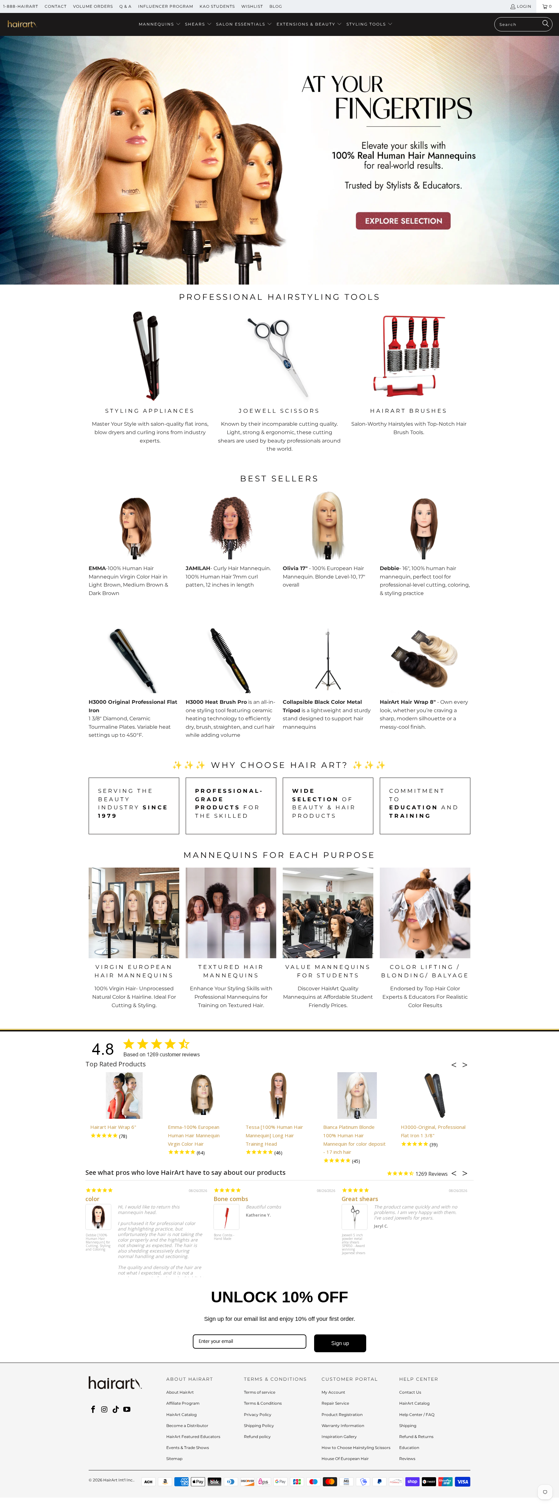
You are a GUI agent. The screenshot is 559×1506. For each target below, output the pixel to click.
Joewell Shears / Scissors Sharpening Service (409, 1240)
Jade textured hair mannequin (180, 1199)
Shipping (407, 1425)
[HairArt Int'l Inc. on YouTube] (127, 1410)
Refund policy (257, 1436)
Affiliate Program (183, 1403)
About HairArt (180, 1392)
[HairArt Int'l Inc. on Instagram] (105, 1410)
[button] (160, 24)
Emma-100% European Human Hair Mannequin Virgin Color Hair (194, 1135)
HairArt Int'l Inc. (118, 1480)
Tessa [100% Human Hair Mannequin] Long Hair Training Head (274, 1135)
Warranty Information (343, 1425)
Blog (275, 6)
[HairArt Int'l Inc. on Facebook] (93, 1410)
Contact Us (410, 1392)
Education (409, 1447)
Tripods (471, 195)
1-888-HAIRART (20, 6)
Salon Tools (411, 195)
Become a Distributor (187, 1425)
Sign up (340, 1343)
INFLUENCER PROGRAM (165, 6)
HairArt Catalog (181, 1414)
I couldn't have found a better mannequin (328, 1199)
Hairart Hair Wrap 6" (113, 1127)
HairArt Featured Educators (193, 1436)
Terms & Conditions (263, 1403)
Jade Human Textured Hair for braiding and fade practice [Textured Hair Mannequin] (149, 1244)
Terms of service (259, 1392)
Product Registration (342, 1414)
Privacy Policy (257, 1414)
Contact (56, 6)
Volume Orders (93, 6)
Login (524, 6)
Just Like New (416, 1199)
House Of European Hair (345, 1458)
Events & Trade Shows (187, 1447)
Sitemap (174, 1458)
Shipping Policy (259, 1425)
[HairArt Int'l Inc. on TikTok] (116, 1410)
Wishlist (252, 6)
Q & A (125, 6)
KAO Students (217, 6)
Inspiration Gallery (339, 1436)
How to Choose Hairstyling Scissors (356, 1447)
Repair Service (335, 1403)
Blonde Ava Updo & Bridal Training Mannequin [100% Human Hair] (280, 1244)
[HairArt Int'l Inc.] (21, 24)
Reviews (407, 1458)
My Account (333, 1392)
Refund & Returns (416, 1436)
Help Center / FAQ (416, 1414)
